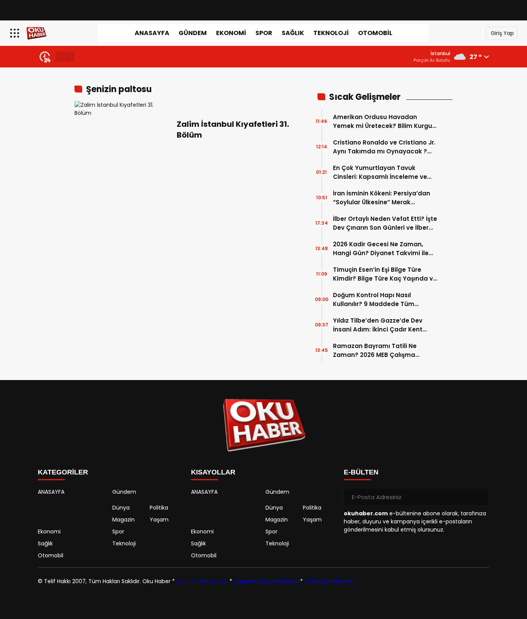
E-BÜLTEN (361, 472)
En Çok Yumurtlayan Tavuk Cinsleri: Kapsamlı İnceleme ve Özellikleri (380, 172)
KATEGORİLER (63, 472)
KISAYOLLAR (213, 472)
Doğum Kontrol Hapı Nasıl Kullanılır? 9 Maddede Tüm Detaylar (373, 299)
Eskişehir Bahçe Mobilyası (267, 581)
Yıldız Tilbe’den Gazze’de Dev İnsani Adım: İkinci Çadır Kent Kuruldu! (377, 325)
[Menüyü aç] (16, 33)
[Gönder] (480, 497)
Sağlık (293, 33)
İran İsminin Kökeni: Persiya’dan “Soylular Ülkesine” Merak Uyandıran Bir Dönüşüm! (381, 198)
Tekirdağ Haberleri (328, 581)
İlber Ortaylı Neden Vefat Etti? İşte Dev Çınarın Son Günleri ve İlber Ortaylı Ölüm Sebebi (385, 223)
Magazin (123, 519)
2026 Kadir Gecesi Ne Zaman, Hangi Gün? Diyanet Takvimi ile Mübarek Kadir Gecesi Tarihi (381, 248)
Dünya (121, 507)
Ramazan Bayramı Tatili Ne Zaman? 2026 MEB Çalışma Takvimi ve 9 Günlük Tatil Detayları (375, 350)
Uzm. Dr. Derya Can (202, 581)
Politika (159, 507)
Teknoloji (331, 33)
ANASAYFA (152, 33)
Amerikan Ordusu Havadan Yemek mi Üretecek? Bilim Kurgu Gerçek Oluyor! (382, 121)
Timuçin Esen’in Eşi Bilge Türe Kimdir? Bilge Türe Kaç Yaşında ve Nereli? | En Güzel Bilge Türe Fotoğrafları (385, 274)
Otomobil (375, 33)
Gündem (193, 33)
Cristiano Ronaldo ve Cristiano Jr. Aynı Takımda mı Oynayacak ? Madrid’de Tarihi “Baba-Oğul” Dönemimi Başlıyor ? (384, 147)
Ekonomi (231, 33)
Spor (263, 33)
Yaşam (159, 519)
